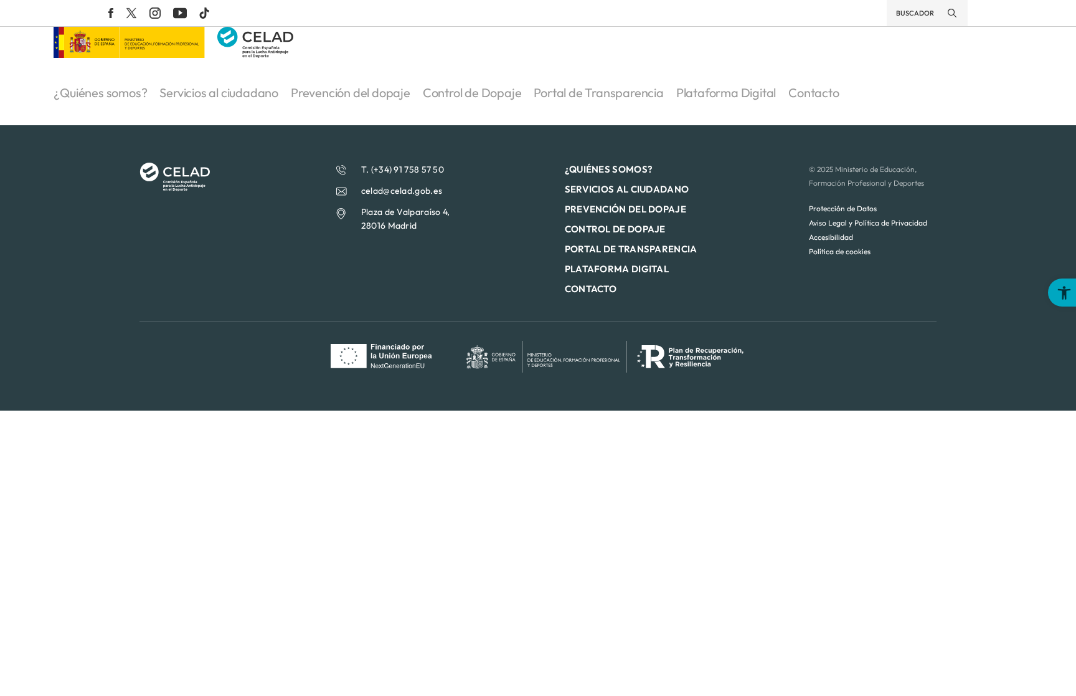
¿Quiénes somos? (100, 92)
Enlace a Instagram (155, 13)
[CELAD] (255, 54)
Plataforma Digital (726, 92)
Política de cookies (840, 251)
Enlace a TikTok (204, 13)
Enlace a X (131, 13)
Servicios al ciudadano (218, 92)
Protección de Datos (843, 208)
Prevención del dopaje (350, 92)
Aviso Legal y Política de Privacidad (868, 222)
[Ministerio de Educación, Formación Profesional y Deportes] (129, 54)
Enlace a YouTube (180, 13)
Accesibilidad (831, 237)
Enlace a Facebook (110, 13)
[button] (1062, 293)
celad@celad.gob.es (401, 190)
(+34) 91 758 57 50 (407, 169)
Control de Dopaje (472, 92)
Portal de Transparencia (598, 92)
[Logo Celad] (174, 187)
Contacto (813, 92)
